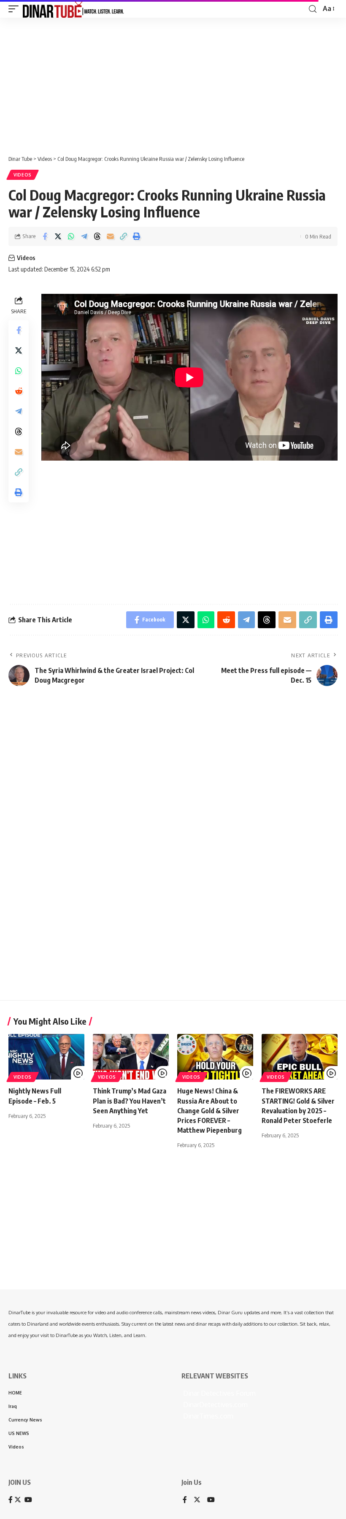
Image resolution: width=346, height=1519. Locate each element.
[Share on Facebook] (45, 236)
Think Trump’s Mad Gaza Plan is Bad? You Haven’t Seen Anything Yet (129, 1101)
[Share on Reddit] (18, 391)
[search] (313, 9)
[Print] (136, 236)
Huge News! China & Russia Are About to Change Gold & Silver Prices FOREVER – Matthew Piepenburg (209, 1110)
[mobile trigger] (15, 9)
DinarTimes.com (207, 1416)
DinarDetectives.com (214, 1404)
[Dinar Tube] (73, 9)
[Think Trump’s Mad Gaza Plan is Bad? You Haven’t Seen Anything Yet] (131, 1057)
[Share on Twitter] (58, 236)
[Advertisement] (173, 83)
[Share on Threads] (97, 236)
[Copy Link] (123, 236)
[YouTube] (211, 1500)
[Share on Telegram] (84, 236)
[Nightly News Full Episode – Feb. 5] (46, 1057)
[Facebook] (184, 1500)
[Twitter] (197, 1500)
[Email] (110, 236)
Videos (23, 174)
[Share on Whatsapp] (71, 236)
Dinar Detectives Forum (218, 1393)
